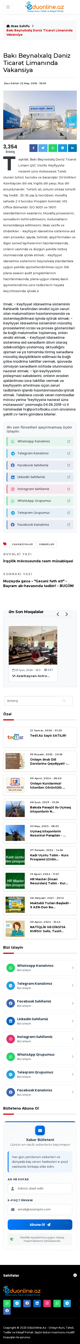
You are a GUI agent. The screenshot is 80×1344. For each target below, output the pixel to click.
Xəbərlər (46, 544)
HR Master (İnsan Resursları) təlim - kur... (49, 881)
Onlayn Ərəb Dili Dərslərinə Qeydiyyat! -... (49, 761)
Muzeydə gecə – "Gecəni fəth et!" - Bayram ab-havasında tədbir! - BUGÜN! (38, 580)
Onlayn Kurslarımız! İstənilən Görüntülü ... (47, 785)
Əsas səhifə (20, 26)
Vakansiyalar (22, 544)
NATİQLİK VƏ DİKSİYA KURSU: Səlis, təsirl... (47, 929)
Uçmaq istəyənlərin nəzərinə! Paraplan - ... (48, 833)
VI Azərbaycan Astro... (31, 676)
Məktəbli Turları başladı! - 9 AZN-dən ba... (50, 905)
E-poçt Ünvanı (20, 1200)
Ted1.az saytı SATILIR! (48, 736)
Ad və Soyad (18, 1179)
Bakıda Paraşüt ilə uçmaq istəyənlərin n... (50, 809)
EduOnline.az (36, 1327)
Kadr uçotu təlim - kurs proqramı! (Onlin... (49, 857)
